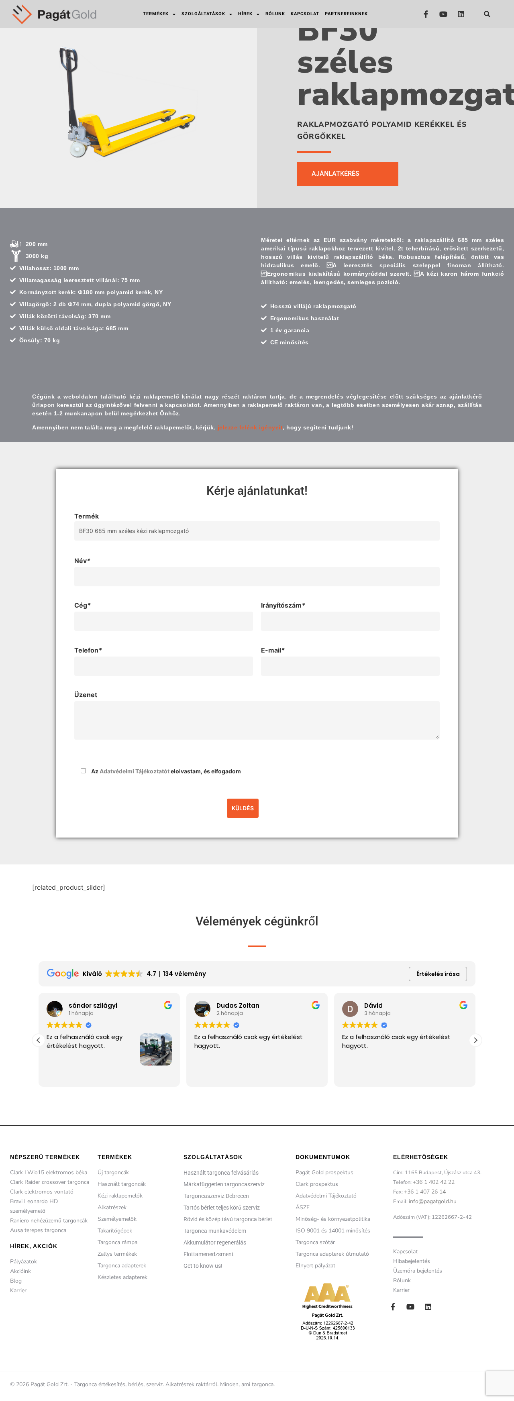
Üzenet (85, 695)
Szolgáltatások (203, 13)
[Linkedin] (461, 14)
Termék (86, 516)
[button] (487, 14)
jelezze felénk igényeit (250, 427)
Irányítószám (283, 605)
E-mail (273, 650)
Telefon (88, 650)
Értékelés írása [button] (438, 974)
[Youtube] (443, 14)
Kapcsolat (305, 13)
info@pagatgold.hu (433, 1201)
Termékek (156, 13)
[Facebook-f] (426, 14)
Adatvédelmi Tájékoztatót (134, 771)
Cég (82, 605)
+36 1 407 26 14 (425, 1192)
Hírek (245, 13)
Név (82, 561)
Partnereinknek (346, 13)
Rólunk (275, 13)
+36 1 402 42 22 (434, 1182)
